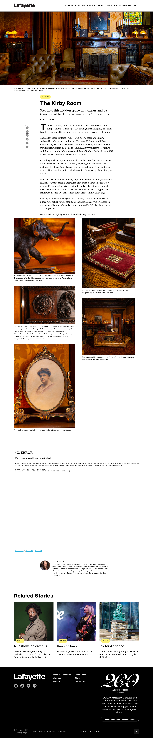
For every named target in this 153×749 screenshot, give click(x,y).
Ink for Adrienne (112, 646)
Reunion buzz (67, 646)
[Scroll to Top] (136, 731)
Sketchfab (38, 551)
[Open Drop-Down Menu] (136, 5)
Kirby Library (19, 551)
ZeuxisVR (29, 551)
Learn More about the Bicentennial (119, 719)
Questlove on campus (30, 646)
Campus (20, 641)
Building (45, 97)
